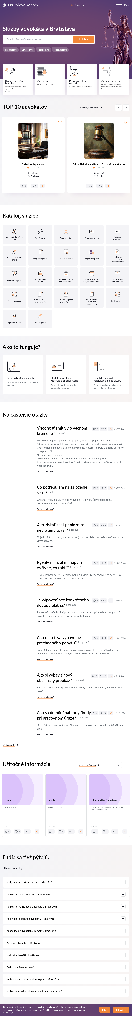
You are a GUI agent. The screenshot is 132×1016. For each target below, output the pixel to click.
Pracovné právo (60, 50)
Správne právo (27, 50)
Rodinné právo (11, 50)
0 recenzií (35, 167)
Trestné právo (44, 50)
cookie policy (37, 1010)
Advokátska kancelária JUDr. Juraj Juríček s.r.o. (99, 164)
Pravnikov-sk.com (23, 5)
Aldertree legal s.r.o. (33, 164)
